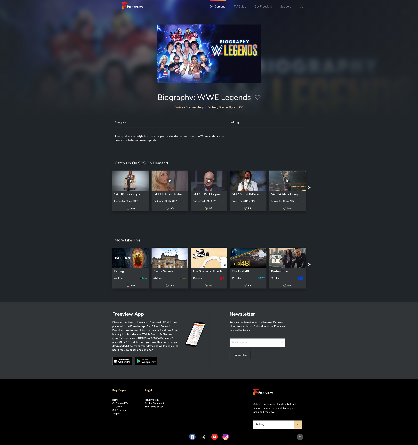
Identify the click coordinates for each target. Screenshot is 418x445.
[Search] (301, 6)
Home (115, 399)
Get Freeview (263, 6)
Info (131, 208)
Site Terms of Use (154, 406)
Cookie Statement (154, 403)
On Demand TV (120, 403)
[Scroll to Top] (300, 437)
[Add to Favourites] (258, 98)
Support (285, 6)
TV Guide (240, 6)
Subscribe (240, 355)
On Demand (218, 6)
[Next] (310, 187)
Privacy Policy (152, 399)
